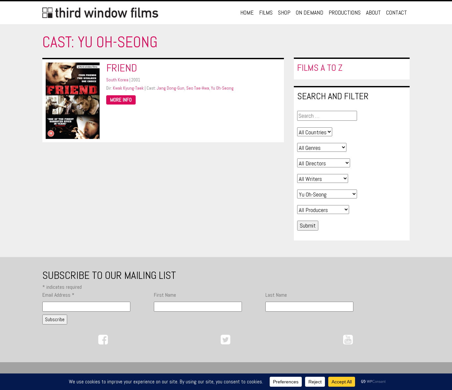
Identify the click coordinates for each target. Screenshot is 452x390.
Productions (345, 12)
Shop (284, 12)
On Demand (309, 12)
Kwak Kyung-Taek (128, 88)
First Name (165, 294)
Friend (121, 67)
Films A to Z (319, 67)
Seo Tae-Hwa (197, 88)
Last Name (276, 294)
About (373, 12)
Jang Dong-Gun (170, 88)
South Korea (117, 80)
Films (266, 12)
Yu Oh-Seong (222, 88)
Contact (396, 12)
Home (247, 12)
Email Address (58, 294)
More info (121, 99)
